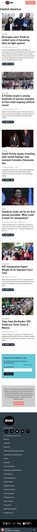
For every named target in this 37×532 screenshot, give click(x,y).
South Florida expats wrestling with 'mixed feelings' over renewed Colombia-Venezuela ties (18, 158)
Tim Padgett (5, 47)
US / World (4, 34)
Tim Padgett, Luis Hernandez (9, 222)
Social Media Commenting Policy (13, 454)
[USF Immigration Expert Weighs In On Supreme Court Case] (17, 251)
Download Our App (9, 497)
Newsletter (7, 447)
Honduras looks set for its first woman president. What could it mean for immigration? (18, 215)
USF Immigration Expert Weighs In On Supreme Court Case (17, 270)
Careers (6, 458)
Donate (31, 3)
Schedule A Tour (8, 513)
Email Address (9, 367)
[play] (3, 530)
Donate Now (18, 403)
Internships (7, 462)
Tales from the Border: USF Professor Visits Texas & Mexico (16, 324)
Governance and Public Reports (12, 470)
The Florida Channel (9, 466)
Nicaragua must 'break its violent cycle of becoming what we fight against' (16, 40)
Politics (4, 209)
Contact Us (7, 443)
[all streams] (34, 529)
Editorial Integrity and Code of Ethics (14, 451)
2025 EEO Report (8, 482)
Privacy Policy (7, 505)
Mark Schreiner (5, 277)
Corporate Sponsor (9, 493)
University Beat (6, 264)
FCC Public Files (8, 474)
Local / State (5, 93)
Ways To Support (8, 501)
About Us (6, 439)
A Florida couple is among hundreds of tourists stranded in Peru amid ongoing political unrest (18, 100)
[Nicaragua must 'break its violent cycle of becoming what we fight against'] (17, 22)
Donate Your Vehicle (9, 489)
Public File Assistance (10, 478)
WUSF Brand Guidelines (10, 509)
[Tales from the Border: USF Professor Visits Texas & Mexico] (17, 306)
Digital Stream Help (9, 485)
